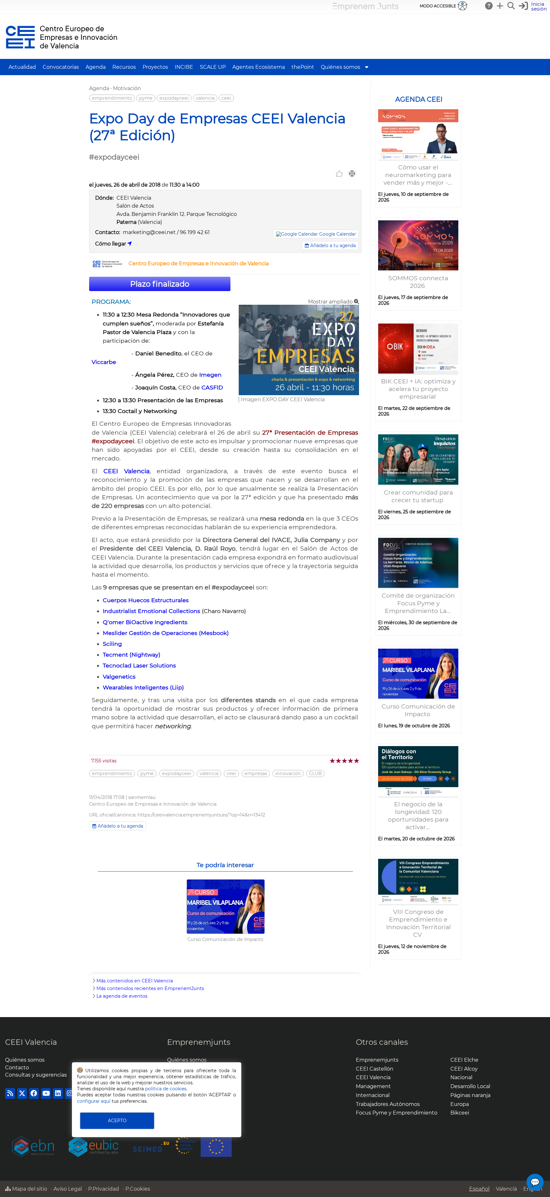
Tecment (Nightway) (131, 654)
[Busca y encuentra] (511, 5)
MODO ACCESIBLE (438, 6)
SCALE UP (213, 67)
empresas (255, 773)
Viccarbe (105, 362)
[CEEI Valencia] (61, 56)
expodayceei (174, 98)
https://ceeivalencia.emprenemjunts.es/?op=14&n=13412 (201, 815)
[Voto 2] (339, 760)
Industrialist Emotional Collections (151, 611)
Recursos (124, 67)
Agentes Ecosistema (258, 67)
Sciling (112, 643)
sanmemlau (142, 797)
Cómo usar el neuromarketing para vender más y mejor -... (418, 174)
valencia (205, 98)
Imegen (210, 374)
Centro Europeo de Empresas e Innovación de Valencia (199, 263)
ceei (226, 98)
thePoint (303, 67)
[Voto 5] (357, 760)
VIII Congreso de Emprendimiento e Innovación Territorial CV (418, 923)
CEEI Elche (464, 1060)
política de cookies (166, 1088)
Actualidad (22, 67)
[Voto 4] (351, 760)
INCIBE (184, 67)
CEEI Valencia (31, 1042)
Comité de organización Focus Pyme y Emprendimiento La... (418, 603)
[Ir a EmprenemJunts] (365, 9)
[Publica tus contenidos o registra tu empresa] (500, 5)
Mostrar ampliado (331, 302)
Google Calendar (337, 234)
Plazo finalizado (159, 284)
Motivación (127, 88)
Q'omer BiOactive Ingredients (145, 622)
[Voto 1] (333, 760)
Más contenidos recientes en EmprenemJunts (150, 988)
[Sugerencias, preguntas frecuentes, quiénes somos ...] (489, 5)
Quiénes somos (340, 67)
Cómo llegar (111, 244)
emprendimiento (112, 98)
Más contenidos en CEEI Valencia (134, 981)
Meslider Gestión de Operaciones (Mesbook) (166, 633)
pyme (145, 98)
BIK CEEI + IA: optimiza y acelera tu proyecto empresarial (418, 388)
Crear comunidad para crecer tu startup (418, 496)
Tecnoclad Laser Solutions (139, 665)
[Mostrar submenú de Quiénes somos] (366, 67)
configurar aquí (93, 1101)
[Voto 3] (345, 760)
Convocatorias (61, 67)
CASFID (212, 387)
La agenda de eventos (121, 996)
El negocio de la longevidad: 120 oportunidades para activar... (418, 815)
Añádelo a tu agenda (332, 245)
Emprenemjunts (198, 1042)
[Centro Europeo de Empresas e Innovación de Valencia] (107, 266)
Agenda (96, 67)
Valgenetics (119, 676)
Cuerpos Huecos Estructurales (146, 600)
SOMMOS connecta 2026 (418, 281)
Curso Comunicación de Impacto (418, 710)
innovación (288, 773)
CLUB (315, 773)
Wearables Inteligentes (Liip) (143, 687)
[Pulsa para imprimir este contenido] (352, 173)
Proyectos (155, 67)
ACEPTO (117, 1120)
